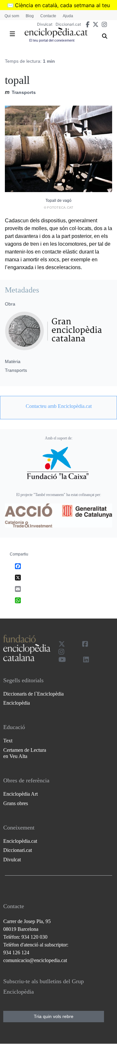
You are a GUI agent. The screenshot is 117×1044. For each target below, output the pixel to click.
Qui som (12, 16)
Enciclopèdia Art (20, 794)
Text (7, 740)
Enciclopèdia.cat (20, 841)
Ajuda (68, 16)
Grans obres (15, 803)
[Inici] (56, 32)
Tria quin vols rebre (53, 1016)
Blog (30, 16)
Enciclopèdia (16, 703)
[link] (58, 406)
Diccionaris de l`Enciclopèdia (33, 694)
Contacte (48, 16)
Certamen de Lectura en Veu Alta (24, 753)
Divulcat (44, 24)
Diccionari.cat (68, 24)
